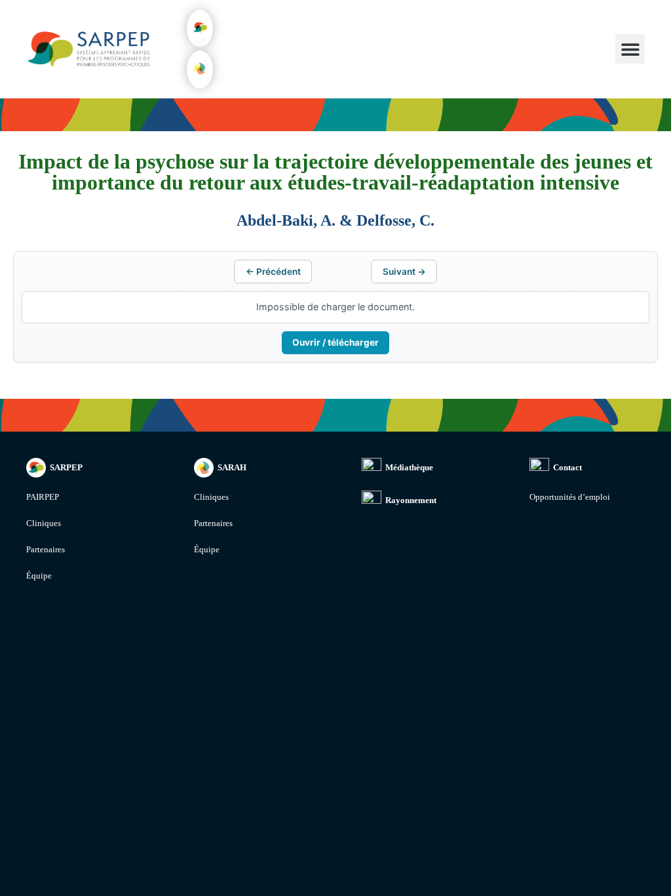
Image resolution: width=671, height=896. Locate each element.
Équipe (39, 575)
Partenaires (45, 549)
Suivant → (404, 271)
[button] (200, 28)
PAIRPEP (42, 497)
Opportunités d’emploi (569, 497)
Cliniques (43, 523)
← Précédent (273, 271)
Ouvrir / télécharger (335, 342)
